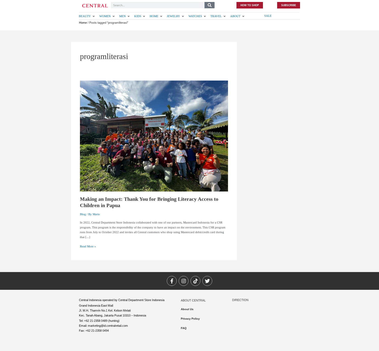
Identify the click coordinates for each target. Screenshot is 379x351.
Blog (83, 214)
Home (83, 22)
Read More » (88, 246)
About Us (187, 309)
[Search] (210, 5)
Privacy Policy (190, 318)
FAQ (184, 328)
